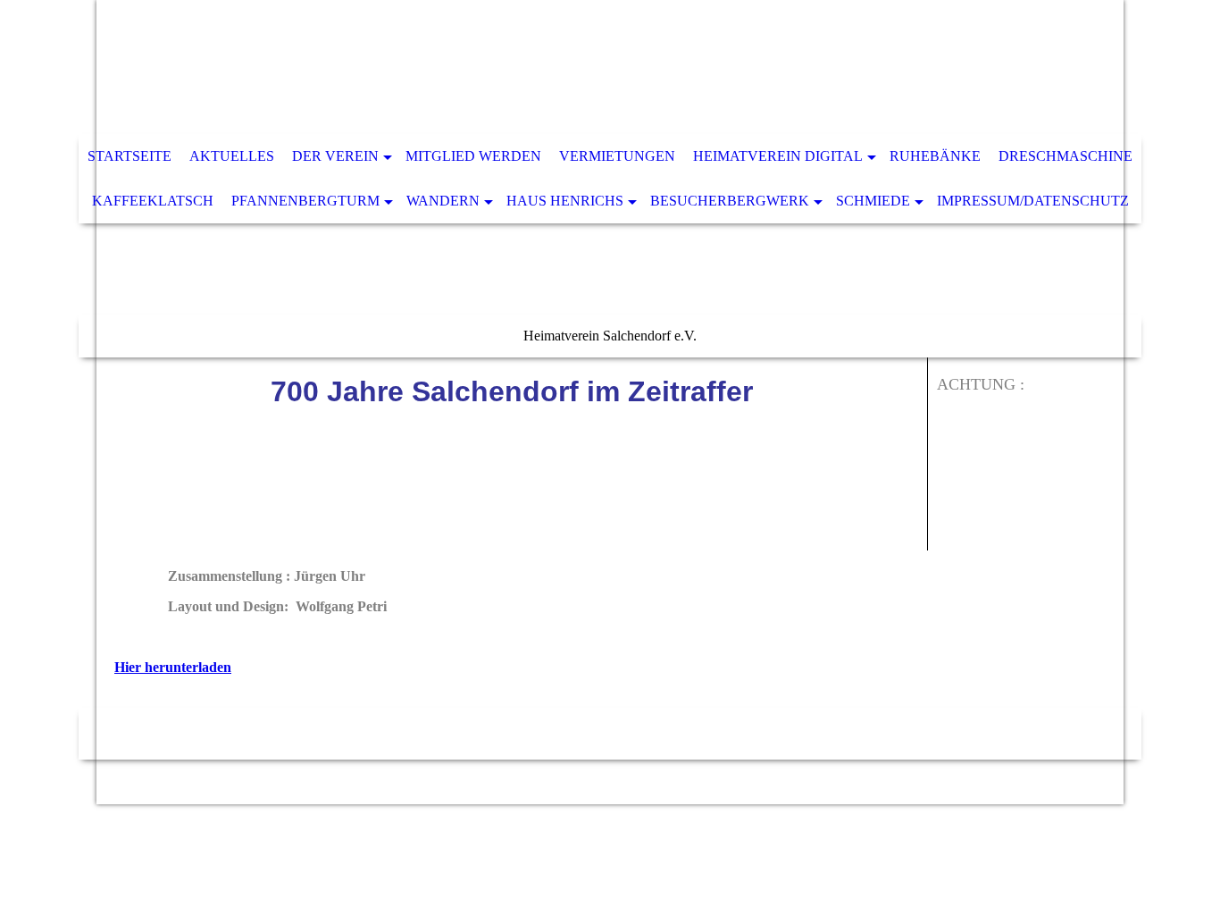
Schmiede (873, 200)
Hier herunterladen (172, 667)
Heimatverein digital (778, 156)
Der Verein (335, 156)
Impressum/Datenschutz (1033, 200)
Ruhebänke (935, 156)
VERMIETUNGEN (617, 156)
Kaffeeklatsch (152, 200)
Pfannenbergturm (305, 200)
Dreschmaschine (1065, 156)
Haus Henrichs (564, 200)
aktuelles (231, 156)
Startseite (129, 156)
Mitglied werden (473, 156)
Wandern (443, 200)
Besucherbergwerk (729, 200)
